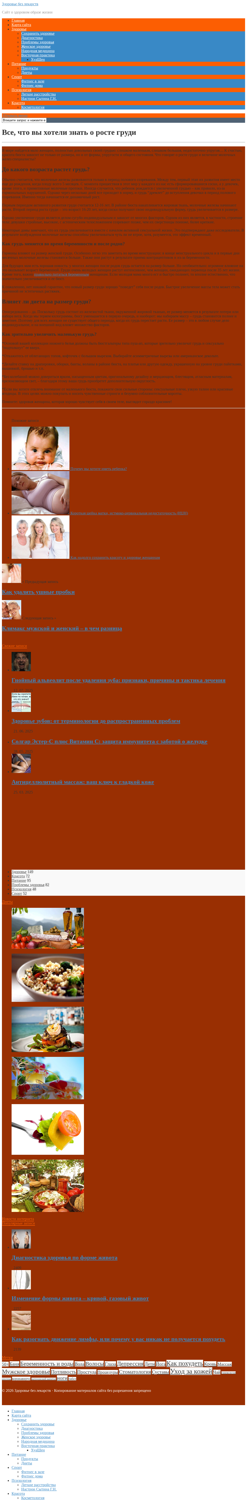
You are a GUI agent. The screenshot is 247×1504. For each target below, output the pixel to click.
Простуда (86, 1371)
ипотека (6, 1379)
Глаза (110, 1364)
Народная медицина (38, 51)
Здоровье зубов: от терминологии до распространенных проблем (96, 721)
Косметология (32, 107)
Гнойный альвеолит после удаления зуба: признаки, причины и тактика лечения (119, 680)
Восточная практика (38, 55)
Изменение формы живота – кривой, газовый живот (80, 1298)
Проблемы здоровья (37, 42)
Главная (18, 20)
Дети (149, 1364)
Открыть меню (14, 115)
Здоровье (19, 29)
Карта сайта (21, 25)
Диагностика (32, 38)
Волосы (94, 1364)
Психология (21, 90)
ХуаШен (38, 59)
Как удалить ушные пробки (38, 592)
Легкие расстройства (38, 94)
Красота (18, 103)
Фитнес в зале (32, 81)
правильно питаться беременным (61, 274)
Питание (19, 64)
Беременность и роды (47, 1363)
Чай (216, 1372)
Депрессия (130, 1363)
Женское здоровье (36, 46)
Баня (14, 1364)
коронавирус (21, 1379)
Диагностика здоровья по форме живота (64, 1257)
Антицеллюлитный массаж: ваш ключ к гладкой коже (83, 782)
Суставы (160, 1371)
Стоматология (135, 1372)
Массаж (224, 1364)
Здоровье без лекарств (20, 4)
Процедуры (107, 1372)
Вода (79, 1364)
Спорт (17, 77)
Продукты (29, 68)
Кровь (210, 1364)
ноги (62, 1378)
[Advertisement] (123, 832)
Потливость (63, 1372)
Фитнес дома (32, 85)
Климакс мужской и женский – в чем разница (62, 628)
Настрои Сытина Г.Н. (39, 98)
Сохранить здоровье (38, 33)
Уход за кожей (191, 1371)
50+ (5, 1364)
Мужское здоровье (26, 1371)
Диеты (26, 72)
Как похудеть (184, 1363)
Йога (160, 1364)
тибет (72, 1379)
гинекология (228, 1372)
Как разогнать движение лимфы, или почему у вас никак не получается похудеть (118, 1339)
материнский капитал (43, 1379)
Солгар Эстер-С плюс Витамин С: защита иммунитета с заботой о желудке (109, 741)
